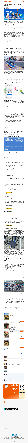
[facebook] (20, 8)
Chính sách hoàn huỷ (6, 426)
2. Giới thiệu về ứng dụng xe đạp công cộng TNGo (10, 376)
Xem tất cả (22, 353)
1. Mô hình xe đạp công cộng (8, 375)
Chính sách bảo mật (6, 428)
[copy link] (21, 8)
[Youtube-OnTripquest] (6, 430)
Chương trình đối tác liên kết (7, 422)
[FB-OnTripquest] (4, 430)
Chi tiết (22, 321)
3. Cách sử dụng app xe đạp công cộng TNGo (10, 377)
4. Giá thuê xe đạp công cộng (8, 378)
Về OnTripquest (6, 413)
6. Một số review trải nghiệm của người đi (9, 380)
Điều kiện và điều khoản (7, 427)
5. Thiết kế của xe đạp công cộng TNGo (9, 379)
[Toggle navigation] (23, 1)
